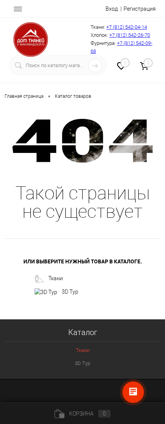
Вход (112, 9)
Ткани (55, 278)
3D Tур (70, 292)
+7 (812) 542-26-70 (129, 35)
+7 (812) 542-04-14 (126, 27)
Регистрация (140, 9)
